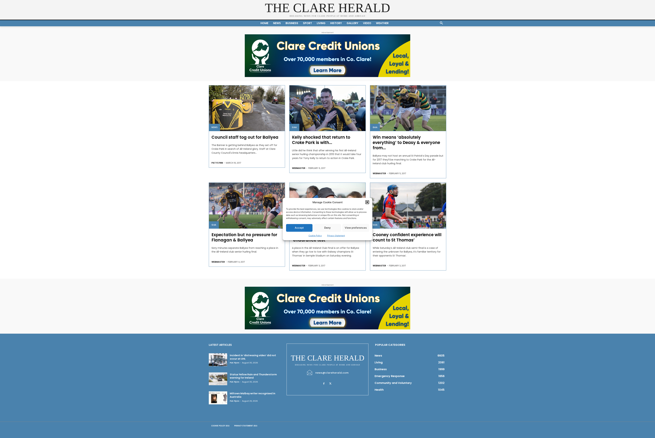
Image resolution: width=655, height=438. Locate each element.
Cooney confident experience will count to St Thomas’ (407, 237)
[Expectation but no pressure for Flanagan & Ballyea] (247, 205)
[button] (367, 202)
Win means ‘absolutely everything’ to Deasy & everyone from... (406, 142)
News (214, 127)
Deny (327, 227)
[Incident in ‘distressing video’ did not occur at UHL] (218, 359)
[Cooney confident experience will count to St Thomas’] (408, 205)
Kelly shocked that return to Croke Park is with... (321, 139)
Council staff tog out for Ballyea (245, 137)
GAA (294, 127)
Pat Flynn (217, 162)
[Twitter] (330, 383)
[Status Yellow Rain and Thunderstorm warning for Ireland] (218, 378)
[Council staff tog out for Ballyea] (247, 108)
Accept (299, 227)
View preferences (356, 227)
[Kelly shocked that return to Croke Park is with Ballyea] (327, 108)
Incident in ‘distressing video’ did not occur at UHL (253, 357)
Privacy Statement (336, 235)
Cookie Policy (315, 235)
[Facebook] (323, 383)
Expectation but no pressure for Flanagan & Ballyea (244, 237)
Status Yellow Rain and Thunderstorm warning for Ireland (253, 376)
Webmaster (298, 168)
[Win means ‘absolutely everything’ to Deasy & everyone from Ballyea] (408, 108)
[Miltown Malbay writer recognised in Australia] (218, 397)
